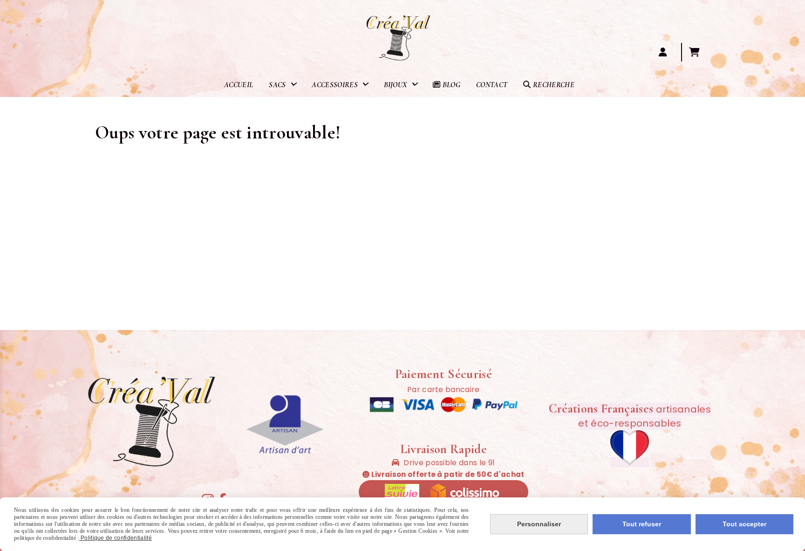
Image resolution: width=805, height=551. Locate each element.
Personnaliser (539, 524)
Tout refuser (641, 524)
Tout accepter (744, 524)
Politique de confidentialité (115, 538)
